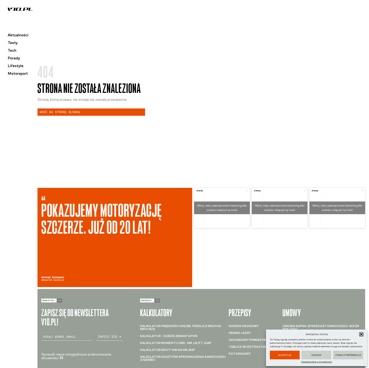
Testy (13, 43)
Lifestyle (15, 66)
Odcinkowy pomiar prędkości (254, 340)
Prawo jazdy (240, 333)
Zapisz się (107, 336)
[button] (361, 334)
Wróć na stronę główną (60, 112)
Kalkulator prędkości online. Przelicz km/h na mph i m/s (180, 327)
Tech (12, 50)
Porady (14, 58)
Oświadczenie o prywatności (316, 362)
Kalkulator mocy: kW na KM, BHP (167, 350)
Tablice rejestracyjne (248, 347)
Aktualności (18, 35)
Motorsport (18, 73)
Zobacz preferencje (348, 355)
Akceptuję (284, 355)
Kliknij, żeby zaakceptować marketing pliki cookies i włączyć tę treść (222, 208)
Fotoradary (240, 354)
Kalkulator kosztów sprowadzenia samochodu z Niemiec (183, 358)
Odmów (316, 355)
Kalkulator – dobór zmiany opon (168, 336)
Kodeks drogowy (244, 326)
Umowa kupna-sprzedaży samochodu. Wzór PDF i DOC (321, 327)
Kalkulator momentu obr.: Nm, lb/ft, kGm (175, 343)
